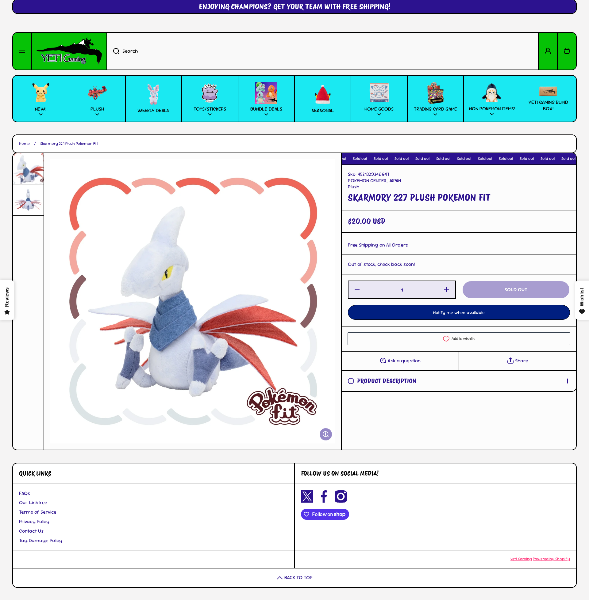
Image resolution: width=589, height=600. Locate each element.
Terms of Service (37, 512)
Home (24, 143)
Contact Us (31, 531)
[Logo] (69, 51)
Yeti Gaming (521, 558)
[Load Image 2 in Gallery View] (28, 199)
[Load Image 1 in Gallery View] (28, 168)
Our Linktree (33, 502)
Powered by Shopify (551, 558)
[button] (567, 51)
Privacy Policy (34, 521)
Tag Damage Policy (40, 540)
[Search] (112, 51)
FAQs (24, 493)
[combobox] (322, 51)
